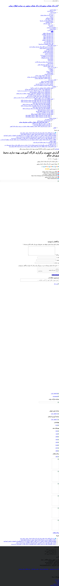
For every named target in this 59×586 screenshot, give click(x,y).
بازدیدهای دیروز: (52, 552)
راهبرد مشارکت (35, 569)
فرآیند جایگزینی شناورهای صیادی (42, 78)
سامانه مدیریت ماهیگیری (47, 56)
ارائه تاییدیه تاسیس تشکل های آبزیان (41, 125)
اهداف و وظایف (49, 18)
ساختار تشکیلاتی (49, 22)
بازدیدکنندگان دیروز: (51, 554)
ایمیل (57, 260)
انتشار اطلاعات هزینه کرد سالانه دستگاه (43, 99)
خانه (58, 149)
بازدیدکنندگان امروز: (51, 551)
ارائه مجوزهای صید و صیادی (43, 120)
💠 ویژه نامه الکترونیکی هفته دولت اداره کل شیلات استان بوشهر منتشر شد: (38, 132)
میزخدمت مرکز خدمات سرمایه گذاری (44, 62)
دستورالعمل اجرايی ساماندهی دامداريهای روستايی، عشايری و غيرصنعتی (33, 93)
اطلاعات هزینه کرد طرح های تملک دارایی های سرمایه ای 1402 (35, 101)
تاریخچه (51, 16)
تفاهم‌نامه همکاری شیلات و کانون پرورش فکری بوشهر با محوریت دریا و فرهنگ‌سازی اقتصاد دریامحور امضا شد (30, 135)
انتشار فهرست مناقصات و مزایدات (45, 112)
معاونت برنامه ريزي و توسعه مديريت (44, 83)
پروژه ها (51, 26)
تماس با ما (50, 24)
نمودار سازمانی (46, 23)
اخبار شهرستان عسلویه (47, 40)
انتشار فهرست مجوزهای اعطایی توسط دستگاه (42, 114)
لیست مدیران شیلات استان (46, 15)
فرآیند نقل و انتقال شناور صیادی (42, 75)
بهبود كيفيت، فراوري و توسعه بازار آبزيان (43, 85)
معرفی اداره (53, 12)
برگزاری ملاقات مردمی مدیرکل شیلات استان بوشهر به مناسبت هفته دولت (38, 134)
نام (58, 257)
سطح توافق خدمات (44, 569)
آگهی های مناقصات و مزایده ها (46, 44)
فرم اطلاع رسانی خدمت (24, 569)
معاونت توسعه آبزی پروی (47, 81)
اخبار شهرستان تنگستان (47, 34)
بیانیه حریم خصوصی (54, 569)
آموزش (57, 581)
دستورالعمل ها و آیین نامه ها (46, 20)
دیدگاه (57, 255)
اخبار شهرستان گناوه (48, 35)
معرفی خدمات (52, 118)
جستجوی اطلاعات (53, 278)
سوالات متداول (49, 71)
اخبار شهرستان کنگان (48, 38)
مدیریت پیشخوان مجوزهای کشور (45, 64)
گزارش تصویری (52, 143)
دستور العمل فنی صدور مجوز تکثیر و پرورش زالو (38, 96)
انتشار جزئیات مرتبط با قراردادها (45, 110)
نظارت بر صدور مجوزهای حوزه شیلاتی (41, 123)
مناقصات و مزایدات (51, 27)
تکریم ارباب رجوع (52, 67)
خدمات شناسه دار (49, 119)
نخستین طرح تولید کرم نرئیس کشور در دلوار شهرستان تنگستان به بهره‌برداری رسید (36, 136)
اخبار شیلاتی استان (54, 585)
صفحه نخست (53, 9)
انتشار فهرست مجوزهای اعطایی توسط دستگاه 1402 (37, 116)
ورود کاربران (50, 11)
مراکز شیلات (56, 532)
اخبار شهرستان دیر (48, 41)
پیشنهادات (50, 68)
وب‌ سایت (56, 262)
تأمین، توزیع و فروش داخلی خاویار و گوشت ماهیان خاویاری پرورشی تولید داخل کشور (30, 126)
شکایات (51, 70)
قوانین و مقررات (49, 19)
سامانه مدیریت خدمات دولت (46, 48)
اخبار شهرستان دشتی (48, 37)
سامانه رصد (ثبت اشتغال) (47, 57)
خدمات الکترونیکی (51, 45)
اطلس (54, 127)
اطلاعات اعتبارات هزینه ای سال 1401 (41, 107)
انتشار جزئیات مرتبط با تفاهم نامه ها (44, 111)
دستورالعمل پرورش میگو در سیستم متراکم (40, 92)
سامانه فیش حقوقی (48, 51)
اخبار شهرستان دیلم (48, 42)
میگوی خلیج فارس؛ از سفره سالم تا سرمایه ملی (44, 142)
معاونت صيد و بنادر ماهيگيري (46, 82)
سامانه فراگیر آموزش (48, 52)
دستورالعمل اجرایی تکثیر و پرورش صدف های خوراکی (37, 89)
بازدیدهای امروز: (52, 549)
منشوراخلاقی (50, 72)
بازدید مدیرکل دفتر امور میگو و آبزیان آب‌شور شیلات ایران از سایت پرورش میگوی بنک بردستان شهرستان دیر (30, 145)
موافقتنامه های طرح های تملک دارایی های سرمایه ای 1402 (36, 104)
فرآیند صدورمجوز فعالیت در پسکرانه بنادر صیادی (38, 77)
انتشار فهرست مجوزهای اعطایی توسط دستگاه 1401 (37, 115)
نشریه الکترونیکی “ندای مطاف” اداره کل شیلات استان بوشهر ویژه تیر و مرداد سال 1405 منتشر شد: (32, 146)
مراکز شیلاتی (56, 584)
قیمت (57, 582)
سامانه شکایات (49, 49)
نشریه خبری (50, 30)
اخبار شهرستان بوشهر (48, 33)
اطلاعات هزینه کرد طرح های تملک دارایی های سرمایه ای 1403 (35, 100)
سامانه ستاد (50, 63)
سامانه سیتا (50, 59)
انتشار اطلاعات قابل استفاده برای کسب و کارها (42, 88)
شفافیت (54, 86)
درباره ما (51, 14)
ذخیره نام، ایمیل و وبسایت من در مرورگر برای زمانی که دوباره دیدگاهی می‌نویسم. (37, 265)
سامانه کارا (50, 60)
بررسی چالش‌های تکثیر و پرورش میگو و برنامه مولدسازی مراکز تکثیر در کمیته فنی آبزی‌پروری (33, 138)
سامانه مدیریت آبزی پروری (46, 55)
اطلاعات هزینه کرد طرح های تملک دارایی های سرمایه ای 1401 (35, 105)
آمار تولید (57, 579)
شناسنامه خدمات (49, 53)
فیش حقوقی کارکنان (48, 66)
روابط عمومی (53, 29)
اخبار (52, 31)
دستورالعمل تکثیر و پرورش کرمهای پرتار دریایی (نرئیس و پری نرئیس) (33, 90)
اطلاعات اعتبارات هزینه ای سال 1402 (41, 103)
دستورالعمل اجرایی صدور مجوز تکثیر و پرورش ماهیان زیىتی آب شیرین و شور (32, 97)
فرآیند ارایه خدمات (48, 74)
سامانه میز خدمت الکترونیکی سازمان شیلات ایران (41, 46)
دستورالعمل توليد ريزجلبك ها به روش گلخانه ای (39, 94)
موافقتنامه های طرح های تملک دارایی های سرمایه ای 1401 (36, 108)
